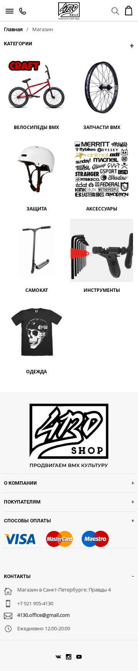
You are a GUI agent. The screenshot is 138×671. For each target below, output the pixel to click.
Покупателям (22, 502)
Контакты (17, 576)
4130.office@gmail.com (43, 614)
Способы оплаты (27, 521)
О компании (20, 483)
